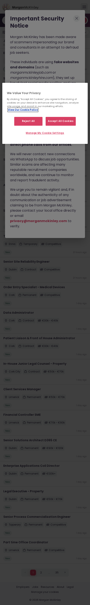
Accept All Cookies (60, 121)
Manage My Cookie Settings (45, 133)
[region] (45, 113)
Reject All (28, 121)
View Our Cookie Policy (23, 109)
